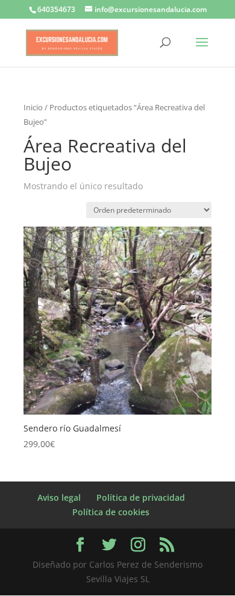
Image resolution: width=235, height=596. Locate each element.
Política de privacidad (140, 497)
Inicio (33, 107)
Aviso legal (59, 497)
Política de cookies (110, 512)
